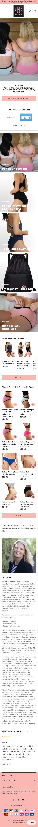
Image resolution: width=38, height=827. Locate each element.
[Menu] (2, 11)
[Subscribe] (35, 787)
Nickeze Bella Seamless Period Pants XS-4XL (26, 474)
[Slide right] (34, 731)
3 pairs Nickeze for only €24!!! (9, 503)
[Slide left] (29, 731)
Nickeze (15, 820)
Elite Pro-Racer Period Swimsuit (8, 362)
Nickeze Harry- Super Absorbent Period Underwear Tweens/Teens (10, 413)
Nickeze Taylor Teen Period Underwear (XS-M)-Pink (27, 444)
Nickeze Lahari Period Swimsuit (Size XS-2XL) (23, 363)
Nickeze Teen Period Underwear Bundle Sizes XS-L (9, 444)
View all (19, 377)
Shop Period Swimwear (19, 98)
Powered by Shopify (19, 822)
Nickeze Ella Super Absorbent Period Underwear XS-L (27, 412)
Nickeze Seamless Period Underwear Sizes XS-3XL (27, 504)
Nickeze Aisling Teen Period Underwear (10, 473)
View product (15, 404)
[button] (30, 11)
